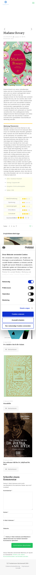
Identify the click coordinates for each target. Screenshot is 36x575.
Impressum (25, 566)
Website (6, 528)
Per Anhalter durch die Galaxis (13, 344)
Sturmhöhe (7, 403)
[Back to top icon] (32, 571)
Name (5, 512)
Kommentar (7, 491)
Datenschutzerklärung (13, 566)
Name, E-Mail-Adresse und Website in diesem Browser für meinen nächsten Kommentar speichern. (16, 538)
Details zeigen (25, 308)
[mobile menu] (33, 3)
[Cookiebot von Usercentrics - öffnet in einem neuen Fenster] (25, 247)
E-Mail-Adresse (8, 520)
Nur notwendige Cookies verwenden (18, 326)
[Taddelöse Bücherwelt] (6, 2)
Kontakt (18, 568)
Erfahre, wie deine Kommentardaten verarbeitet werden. (15, 555)
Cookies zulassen (18, 314)
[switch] (31, 287)
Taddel (16, 37)
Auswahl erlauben (18, 320)
